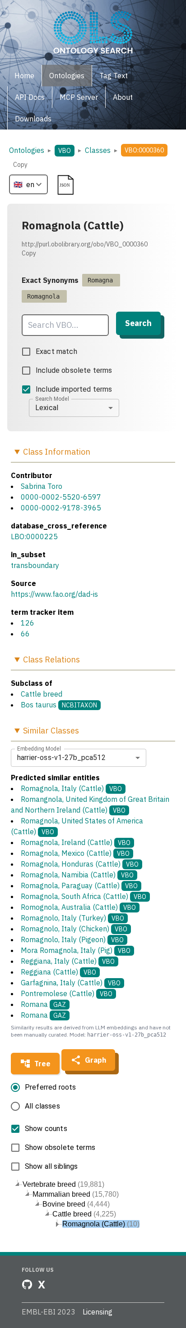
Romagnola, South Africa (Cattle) (83, 896)
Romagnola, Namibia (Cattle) (77, 874)
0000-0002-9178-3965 (61, 507)
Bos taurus (38, 704)
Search (138, 323)
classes (98, 150)
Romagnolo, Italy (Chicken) (74, 928)
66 (25, 633)
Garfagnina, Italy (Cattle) (71, 982)
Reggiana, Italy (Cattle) (68, 961)
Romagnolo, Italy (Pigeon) (72, 939)
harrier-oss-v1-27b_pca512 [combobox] (61, 757)
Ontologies (26, 150)
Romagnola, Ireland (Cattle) (75, 842)
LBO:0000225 (34, 536)
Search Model (52, 398)
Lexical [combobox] (46, 407)
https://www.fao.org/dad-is (54, 594)
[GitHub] (27, 1284)
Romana (43, 1004)
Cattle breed (41, 693)
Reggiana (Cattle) (58, 971)
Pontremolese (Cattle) (66, 993)
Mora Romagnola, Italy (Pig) (75, 950)
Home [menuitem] (24, 75)
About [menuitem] (123, 97)
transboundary (35, 565)
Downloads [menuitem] (33, 118)
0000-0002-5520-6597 (61, 496)
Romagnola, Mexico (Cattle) (75, 853)
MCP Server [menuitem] (79, 97)
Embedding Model (39, 748)
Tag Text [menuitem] (113, 75)
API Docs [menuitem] (30, 97)
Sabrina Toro (41, 486)
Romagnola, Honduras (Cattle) (80, 863)
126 (27, 622)
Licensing (97, 1311)
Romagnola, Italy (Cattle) (71, 788)
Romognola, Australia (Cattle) (78, 907)
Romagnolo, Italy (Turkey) (72, 917)
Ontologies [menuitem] (66, 75)
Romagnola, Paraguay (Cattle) (79, 885)
